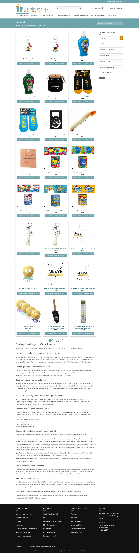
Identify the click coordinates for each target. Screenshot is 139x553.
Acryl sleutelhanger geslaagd (55, 59)
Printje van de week (49, 536)
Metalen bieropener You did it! (56, 135)
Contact (18, 521)
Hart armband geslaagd (28, 173)
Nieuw (109, 15)
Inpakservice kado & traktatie (52, 521)
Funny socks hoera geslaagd (28, 135)
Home (18, 25)
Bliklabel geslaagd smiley (55, 173)
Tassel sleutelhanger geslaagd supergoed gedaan (55, 249)
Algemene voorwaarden (23, 514)
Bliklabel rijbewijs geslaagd (28, 211)
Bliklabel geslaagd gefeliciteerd (83, 173)
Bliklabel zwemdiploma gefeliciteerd (55, 211)
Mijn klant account (49, 525)
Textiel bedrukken (63, 15)
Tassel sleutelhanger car (28, 249)
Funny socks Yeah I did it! (83, 97)
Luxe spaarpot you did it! (55, 97)
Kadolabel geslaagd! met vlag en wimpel (83, 249)
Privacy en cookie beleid (23, 536)
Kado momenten (22, 15)
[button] (114, 8)
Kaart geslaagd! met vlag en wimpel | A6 (55, 288)
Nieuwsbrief (47, 528)
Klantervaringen (76, 521)
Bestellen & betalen (22, 517)
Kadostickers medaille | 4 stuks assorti (28, 327)
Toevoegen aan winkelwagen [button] (28, 63)
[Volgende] (61, 340)
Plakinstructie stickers (78, 528)
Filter (102, 78)
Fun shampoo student (83, 59)
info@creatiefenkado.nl (106, 525)
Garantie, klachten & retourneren (26, 528)
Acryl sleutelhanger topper (28, 59)
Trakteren (34, 15)
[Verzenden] (80, 8)
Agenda (73, 514)
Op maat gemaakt (49, 532)
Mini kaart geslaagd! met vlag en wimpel (83, 288)
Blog (44, 517)
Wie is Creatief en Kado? (51, 514)
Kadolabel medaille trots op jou (28, 288)
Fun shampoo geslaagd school (28, 97)
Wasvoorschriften (77, 532)
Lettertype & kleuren (77, 525)
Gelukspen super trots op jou (83, 135)
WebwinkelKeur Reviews (70, 551)
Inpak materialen (47, 15)
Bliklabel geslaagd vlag (83, 211)
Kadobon (74, 517)
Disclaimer (19, 525)
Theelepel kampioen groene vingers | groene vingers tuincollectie (83, 327)
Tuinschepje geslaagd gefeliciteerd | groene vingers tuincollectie (55, 327)
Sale (114, 15)
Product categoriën (80, 15)
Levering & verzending (23, 532)
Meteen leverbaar (97, 15)
